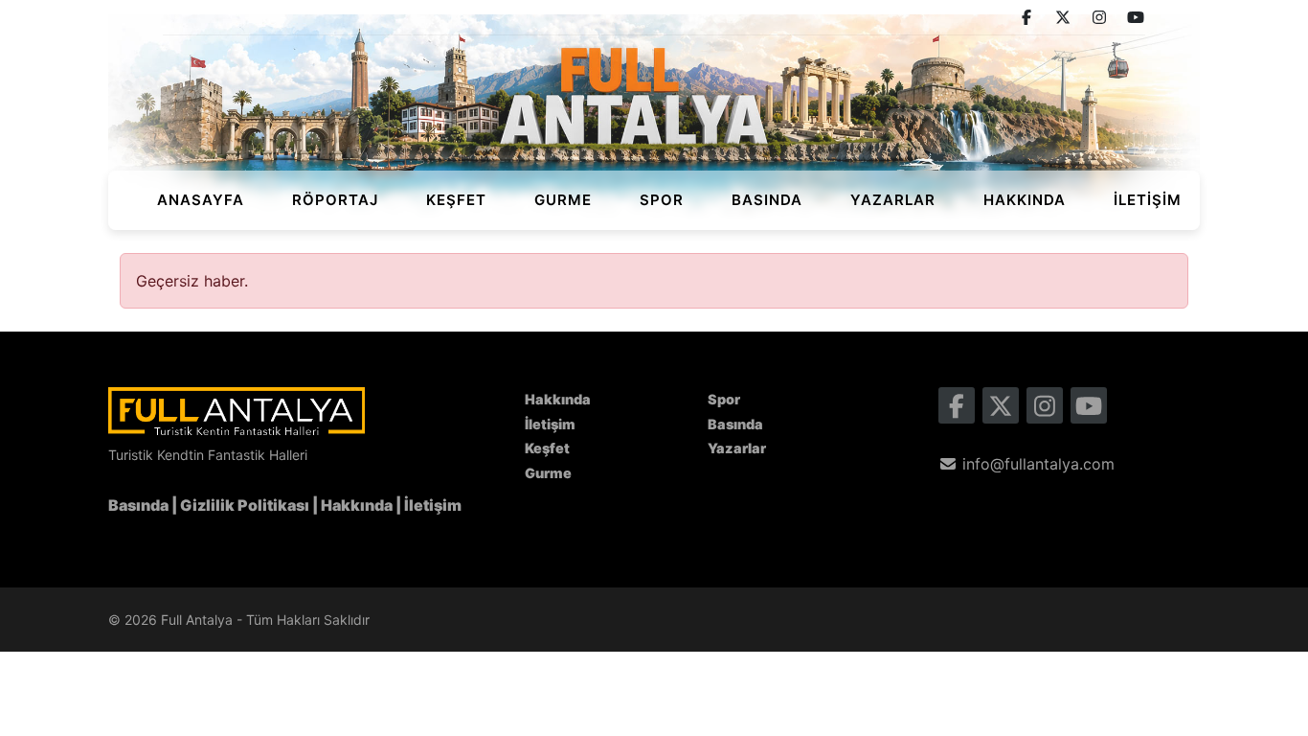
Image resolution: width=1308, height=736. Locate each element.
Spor (662, 200)
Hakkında (1024, 200)
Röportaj (335, 200)
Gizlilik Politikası (244, 505)
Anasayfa (200, 200)
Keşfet (456, 200)
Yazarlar (893, 200)
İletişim (1148, 200)
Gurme (563, 200)
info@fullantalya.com (1036, 463)
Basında (767, 200)
